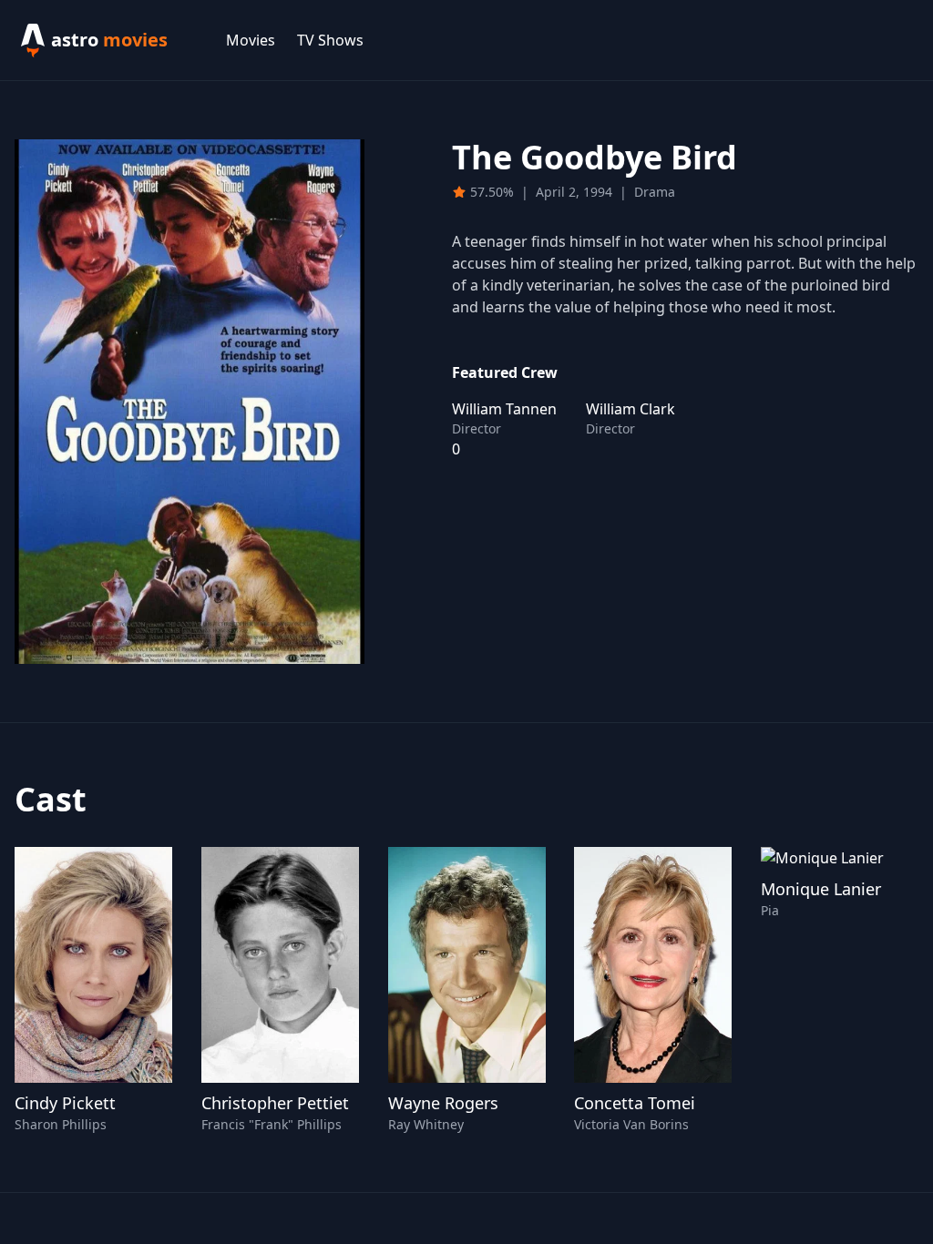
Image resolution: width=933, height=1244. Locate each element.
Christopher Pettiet (275, 1103)
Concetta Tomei (634, 1103)
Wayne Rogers (443, 1103)
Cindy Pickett (65, 1103)
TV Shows (330, 40)
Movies (250, 40)
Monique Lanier (821, 889)
